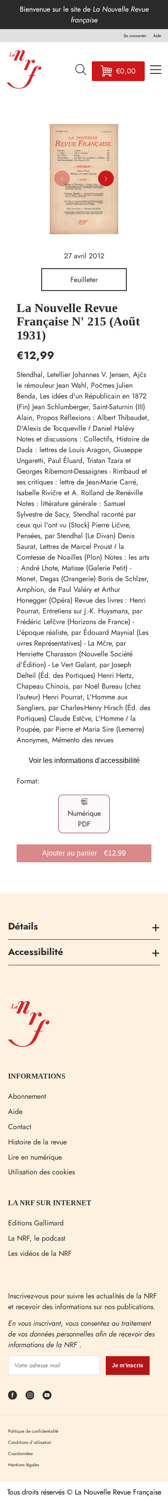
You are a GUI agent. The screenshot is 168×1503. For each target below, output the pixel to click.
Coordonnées (20, 1453)
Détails (23, 926)
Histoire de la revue (37, 1142)
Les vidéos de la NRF (40, 1253)
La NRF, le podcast (36, 1238)
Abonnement (27, 1096)
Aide (15, 1111)
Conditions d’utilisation (29, 1442)
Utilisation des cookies (41, 1172)
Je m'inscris (127, 1365)
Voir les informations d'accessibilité (84, 760)
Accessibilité (35, 952)
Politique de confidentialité (33, 1431)
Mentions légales (23, 1464)
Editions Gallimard (36, 1223)
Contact (19, 1127)
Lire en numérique (35, 1157)
